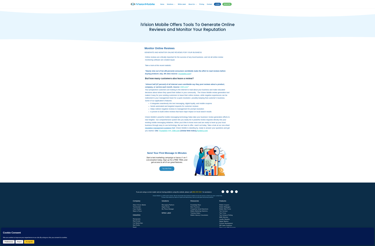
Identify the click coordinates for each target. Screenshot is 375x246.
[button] (174, 4)
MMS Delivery (223, 217)
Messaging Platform (168, 205)
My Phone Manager (168, 209)
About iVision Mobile (139, 205)
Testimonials (137, 207)
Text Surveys (223, 211)
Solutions (165, 201)
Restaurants (137, 219)
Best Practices (195, 207)
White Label (166, 213)
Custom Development (226, 223)
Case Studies (137, 209)
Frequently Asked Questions (199, 209)
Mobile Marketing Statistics (199, 211)
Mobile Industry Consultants (199, 215)
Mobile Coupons (224, 205)
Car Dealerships (138, 223)
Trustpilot (163, 131)
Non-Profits (136, 225)
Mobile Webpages (224, 207)
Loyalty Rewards (224, 219)
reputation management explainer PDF (160, 128)
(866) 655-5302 (197, 192)
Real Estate (136, 221)
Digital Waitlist (224, 221)
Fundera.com (202, 131)
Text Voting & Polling (226, 215)
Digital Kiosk (166, 207)
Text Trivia (222, 213)
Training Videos (195, 213)
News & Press (137, 211)
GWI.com (176, 131)
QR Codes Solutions (225, 225)
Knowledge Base (196, 205)
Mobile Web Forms (225, 209)
